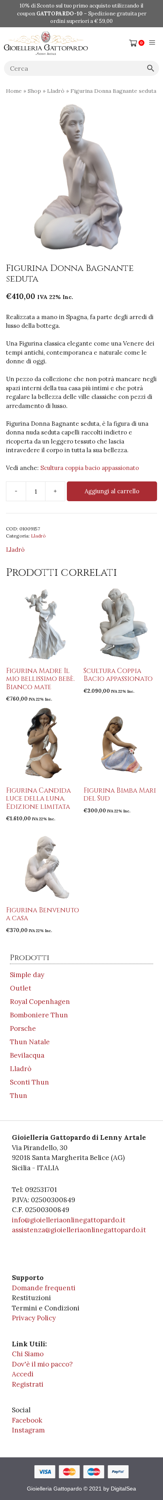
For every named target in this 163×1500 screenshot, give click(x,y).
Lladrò (55, 90)
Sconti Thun (29, 1082)
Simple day (27, 974)
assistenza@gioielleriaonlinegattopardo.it (79, 1230)
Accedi (23, 1374)
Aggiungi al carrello (112, 491)
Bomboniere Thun (39, 1015)
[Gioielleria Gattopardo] (46, 43)
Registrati (28, 1384)
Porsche (23, 1028)
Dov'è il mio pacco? (42, 1364)
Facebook (27, 1420)
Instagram (28, 1430)
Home (14, 90)
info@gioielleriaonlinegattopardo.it (68, 1220)
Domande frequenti (44, 1288)
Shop (34, 90)
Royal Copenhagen (40, 1001)
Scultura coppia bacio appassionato (89, 468)
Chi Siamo (28, 1354)
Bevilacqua (27, 1055)
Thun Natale (30, 1042)
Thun (18, 1095)
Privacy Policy (34, 1318)
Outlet (20, 988)
